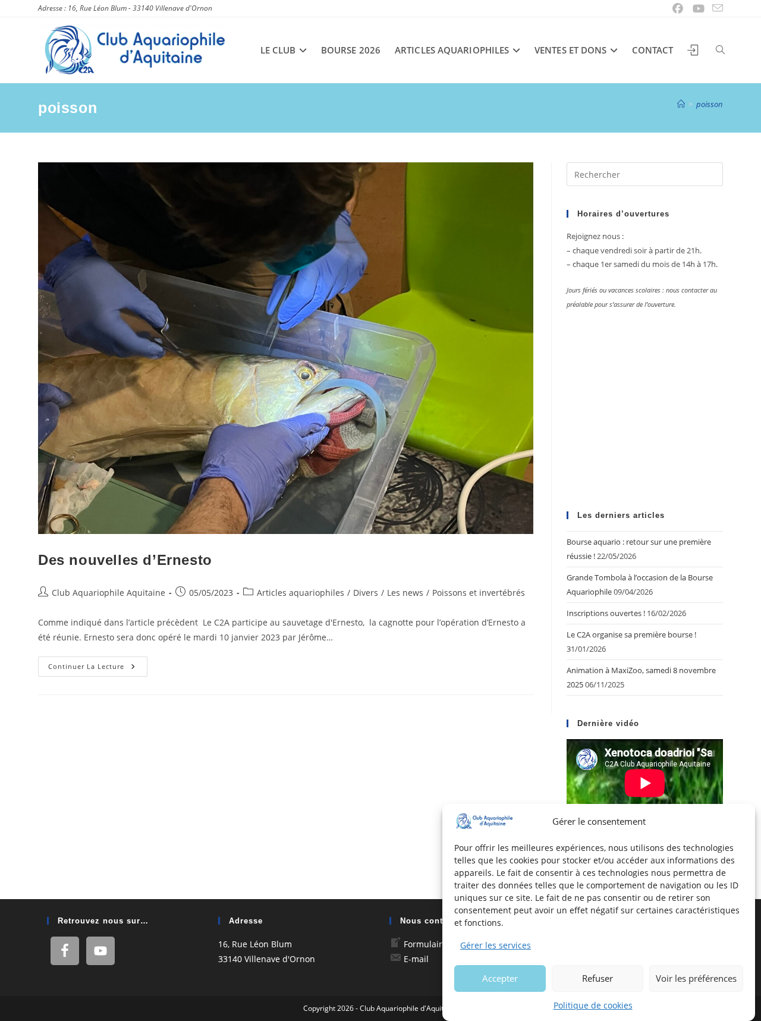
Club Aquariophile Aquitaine (108, 592)
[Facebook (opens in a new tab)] (678, 8)
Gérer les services (495, 945)
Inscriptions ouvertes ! (606, 613)
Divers (365, 592)
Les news (405, 592)
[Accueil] (681, 104)
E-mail (416, 959)
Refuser (597, 978)
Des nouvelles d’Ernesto (125, 560)
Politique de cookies (593, 1004)
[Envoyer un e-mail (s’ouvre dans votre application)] (716, 8)
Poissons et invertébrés (478, 592)
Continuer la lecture (97, 669)
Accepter (500, 978)
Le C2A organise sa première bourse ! (631, 634)
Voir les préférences (696, 978)
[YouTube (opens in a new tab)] (698, 8)
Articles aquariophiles (300, 592)
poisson (709, 104)
